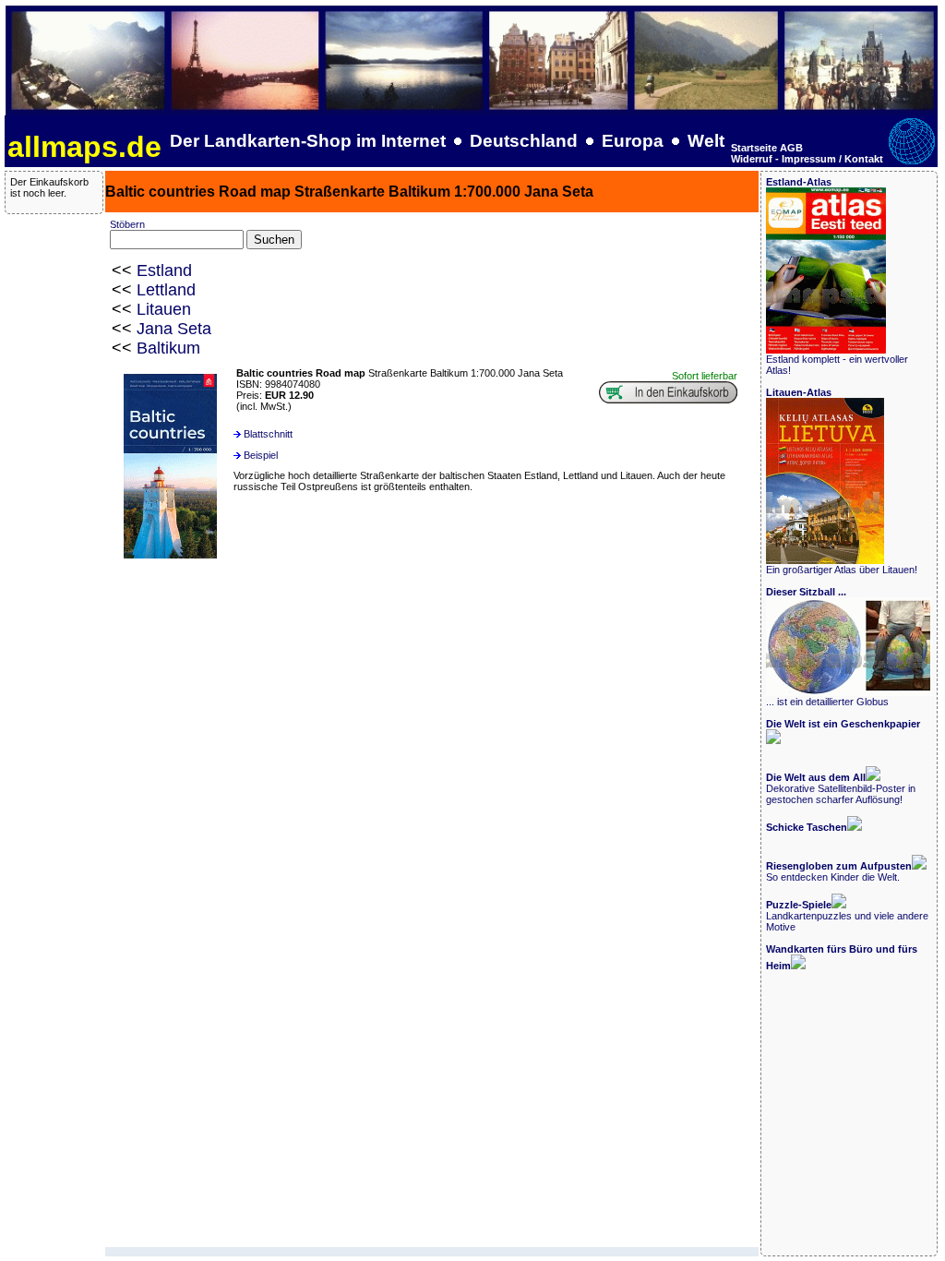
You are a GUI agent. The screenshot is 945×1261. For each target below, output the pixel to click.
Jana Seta (174, 328)
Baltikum (168, 348)
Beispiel (261, 455)
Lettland (166, 290)
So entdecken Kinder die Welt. (839, 871)
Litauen (164, 309)
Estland (164, 270)
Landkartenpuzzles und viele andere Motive (847, 915)
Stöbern (127, 224)
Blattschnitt (268, 433)
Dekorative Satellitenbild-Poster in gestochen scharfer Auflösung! (840, 788)
